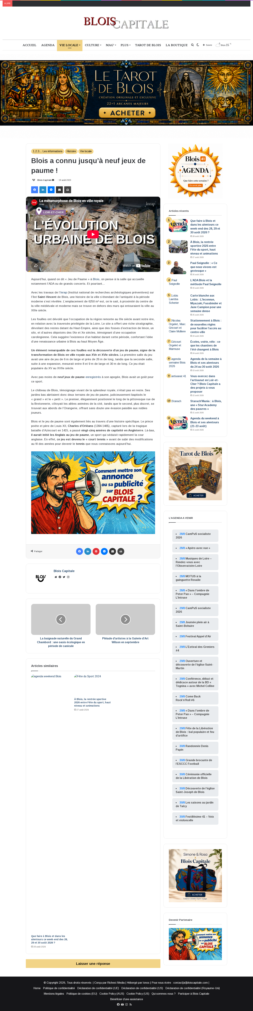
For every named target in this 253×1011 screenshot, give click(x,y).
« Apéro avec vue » (198, 548)
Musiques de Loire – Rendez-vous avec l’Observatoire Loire (194, 562)
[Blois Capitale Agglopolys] (126, 23)
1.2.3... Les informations (47, 151)
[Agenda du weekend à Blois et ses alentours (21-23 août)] (178, 423)
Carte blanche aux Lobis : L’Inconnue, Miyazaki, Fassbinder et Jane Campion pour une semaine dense (206, 303)
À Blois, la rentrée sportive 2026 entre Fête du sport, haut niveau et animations (92, 702)
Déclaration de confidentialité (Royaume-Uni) (192, 988)
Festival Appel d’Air (198, 636)
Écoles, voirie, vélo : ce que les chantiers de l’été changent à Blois (205, 345)
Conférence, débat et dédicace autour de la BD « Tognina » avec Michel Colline (195, 682)
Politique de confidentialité (59, 988)
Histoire (71, 151)
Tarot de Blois (148, 45)
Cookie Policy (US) (137, 993)
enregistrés (93, 377)
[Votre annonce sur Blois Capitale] (93, 492)
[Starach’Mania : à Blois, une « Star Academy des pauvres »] (178, 405)
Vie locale (68, 45)
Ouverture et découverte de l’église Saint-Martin (194, 665)
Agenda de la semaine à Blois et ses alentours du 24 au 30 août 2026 (206, 362)
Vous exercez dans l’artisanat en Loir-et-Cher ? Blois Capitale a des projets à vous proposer (205, 384)
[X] (64, 577)
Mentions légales (54, 993)
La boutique (177, 45)
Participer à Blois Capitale (193, 993)
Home (37, 988)
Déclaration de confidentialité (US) (142, 988)
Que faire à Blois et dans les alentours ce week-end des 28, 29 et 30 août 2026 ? (49, 939)
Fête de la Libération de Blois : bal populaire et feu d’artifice (195, 732)
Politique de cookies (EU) (81, 993)
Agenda (48, 45)
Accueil (29, 45)
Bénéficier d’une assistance (126, 999)
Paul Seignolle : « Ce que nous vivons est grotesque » (203, 267)
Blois (96, 279)
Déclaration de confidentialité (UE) (98, 988)
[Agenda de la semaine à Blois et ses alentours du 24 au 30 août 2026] (178, 363)
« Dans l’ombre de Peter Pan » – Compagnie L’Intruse (192, 594)
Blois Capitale (44, 180)
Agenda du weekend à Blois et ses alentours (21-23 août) (204, 422)
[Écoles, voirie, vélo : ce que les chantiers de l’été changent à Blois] (178, 346)
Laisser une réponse (93, 964)
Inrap (63, 292)
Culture (92, 45)
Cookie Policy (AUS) (111, 993)
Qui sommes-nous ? (164, 993)
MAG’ (110, 45)
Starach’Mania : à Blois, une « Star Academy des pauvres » (206, 405)
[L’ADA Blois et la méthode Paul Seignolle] (178, 284)
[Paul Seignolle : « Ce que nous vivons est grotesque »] (178, 267)
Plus (124, 45)
